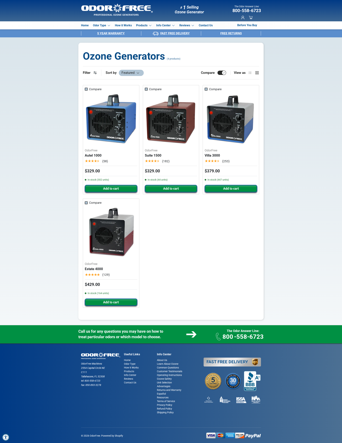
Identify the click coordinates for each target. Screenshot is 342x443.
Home (85, 25)
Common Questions (168, 367)
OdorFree (95, 435)
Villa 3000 (212, 155)
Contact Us (206, 25)
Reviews (184, 25)
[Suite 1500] (171, 119)
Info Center (163, 25)
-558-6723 (243, 336)
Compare (208, 73)
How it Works (123, 25)
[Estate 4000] (111, 232)
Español (161, 393)
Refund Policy (164, 408)
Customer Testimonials (169, 371)
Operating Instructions (169, 375)
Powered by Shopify (112, 435)
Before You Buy (247, 25)
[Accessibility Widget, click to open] (6, 437)
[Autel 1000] (111, 119)
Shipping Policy (165, 412)
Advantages (163, 386)
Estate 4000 (94, 269)
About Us (162, 360)
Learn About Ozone (167, 363)
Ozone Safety (164, 378)
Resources (163, 397)
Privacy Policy (164, 405)
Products (141, 25)
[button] (251, 17)
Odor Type (99, 25)
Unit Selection (164, 382)
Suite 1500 (153, 155)
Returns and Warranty (169, 390)
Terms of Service (166, 401)
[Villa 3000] (231, 119)
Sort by (111, 73)
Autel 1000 (93, 155)
